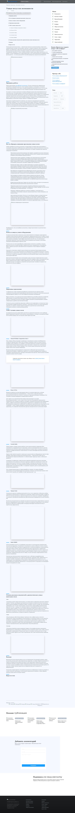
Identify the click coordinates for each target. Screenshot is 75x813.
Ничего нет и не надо (57, 56)
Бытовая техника (20, 5)
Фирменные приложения (14, 23)
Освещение (44, 799)
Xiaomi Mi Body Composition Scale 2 (18, 27)
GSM (61, 92)
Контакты (64, 1)
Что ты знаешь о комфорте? (58, 83)
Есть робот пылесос (56, 50)
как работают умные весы (22, 85)
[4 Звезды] (27, 704)
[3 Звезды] (22, 704)
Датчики (55, 99)
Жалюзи (62, 99)
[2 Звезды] (16, 704)
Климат (27, 804)
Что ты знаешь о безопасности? (59, 75)
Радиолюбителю (57, 102)
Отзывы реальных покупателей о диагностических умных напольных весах (24, 39)
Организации (47, 1)
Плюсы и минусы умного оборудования (17, 20)
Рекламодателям (56, 1)
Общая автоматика (30, 807)
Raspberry (55, 96)
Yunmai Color (14, 35)
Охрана (43, 801)
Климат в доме (55, 78)
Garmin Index (14, 32)
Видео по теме (12, 44)
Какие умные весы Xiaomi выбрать (62, 721)
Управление (44, 805)
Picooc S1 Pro (14, 30)
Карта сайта (44, 808)
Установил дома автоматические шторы (59, 65)
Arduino (55, 92)
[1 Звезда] (11, 704)
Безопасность (28, 799)
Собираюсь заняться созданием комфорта (59, 54)
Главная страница (10, 5)
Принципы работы (13, 15)
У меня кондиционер (57, 52)
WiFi (62, 96)
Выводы (11, 42)
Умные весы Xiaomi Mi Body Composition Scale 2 (40, 722)
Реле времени (56, 105)
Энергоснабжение (45, 807)
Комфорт (28, 805)
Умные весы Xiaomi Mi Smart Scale (19, 722)
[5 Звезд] (33, 704)
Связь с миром (44, 804)
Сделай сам (56, 108)
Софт (63, 108)
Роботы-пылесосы (45, 802)
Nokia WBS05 (14, 37)
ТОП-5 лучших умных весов (15, 25)
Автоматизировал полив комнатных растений (57, 62)
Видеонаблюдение (29, 802)
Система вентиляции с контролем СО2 (59, 59)
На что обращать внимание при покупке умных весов (20, 18)
